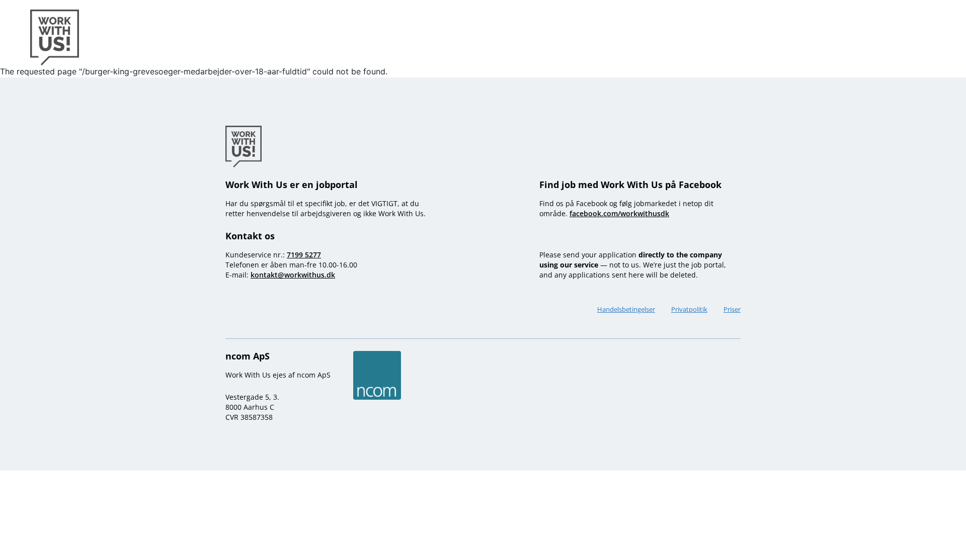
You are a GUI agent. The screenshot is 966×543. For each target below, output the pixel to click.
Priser (732, 309)
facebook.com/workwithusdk (619, 213)
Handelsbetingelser (626, 309)
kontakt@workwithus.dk (293, 275)
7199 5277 (304, 254)
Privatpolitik (689, 309)
